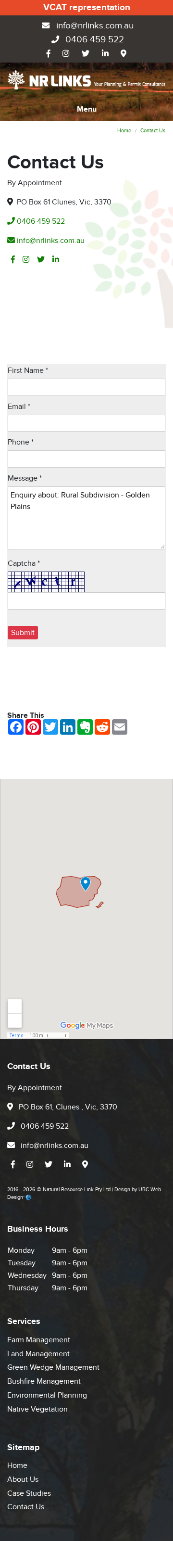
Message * (25, 478)
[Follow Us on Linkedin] (105, 53)
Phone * (21, 442)
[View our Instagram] (66, 53)
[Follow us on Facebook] (48, 53)
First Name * (28, 370)
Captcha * (24, 563)
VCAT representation (86, 7)
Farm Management (38, 1340)
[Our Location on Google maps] (123, 53)
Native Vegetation (37, 1409)
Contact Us (152, 130)
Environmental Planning (47, 1395)
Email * (19, 406)
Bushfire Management (44, 1381)
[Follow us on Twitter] (85, 53)
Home (124, 130)
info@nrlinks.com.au (94, 25)
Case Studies (29, 1493)
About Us (22, 1479)
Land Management (38, 1354)
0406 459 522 (93, 39)
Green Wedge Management (53, 1367)
